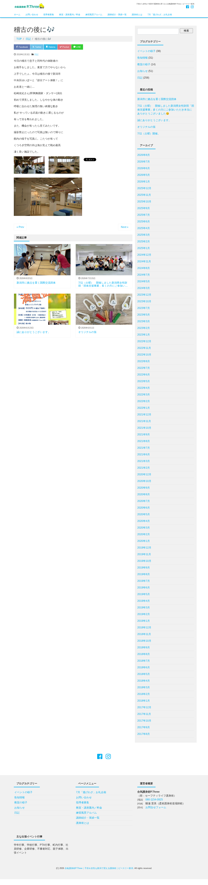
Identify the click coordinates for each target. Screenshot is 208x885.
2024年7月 (143, 274)
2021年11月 (144, 421)
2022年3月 (143, 394)
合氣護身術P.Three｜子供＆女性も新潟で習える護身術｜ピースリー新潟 (99, 868)
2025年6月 (143, 221)
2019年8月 (143, 574)
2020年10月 (144, 481)
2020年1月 (143, 541)
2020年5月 (143, 514)
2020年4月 (143, 521)
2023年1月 (143, 334)
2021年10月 (144, 427)
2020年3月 (143, 527)
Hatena (51, 47)
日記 (36, 54)
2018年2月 (143, 694)
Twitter (37, 47)
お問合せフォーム (155, 807)
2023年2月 (143, 328)
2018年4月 (143, 680)
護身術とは (137, 14)
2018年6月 (143, 667)
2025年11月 (144, 194)
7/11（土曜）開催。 (148, 133)
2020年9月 (143, 487)
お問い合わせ (32, 14)
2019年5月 (143, 594)
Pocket (65, 47)
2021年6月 (143, 454)
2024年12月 (144, 254)
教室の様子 (143, 64)
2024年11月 (144, 261)
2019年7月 (143, 581)
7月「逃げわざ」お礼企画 (161, 14)
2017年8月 (143, 734)
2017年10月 (144, 720)
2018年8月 (143, 654)
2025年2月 (143, 241)
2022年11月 (144, 348)
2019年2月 (143, 614)
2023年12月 (144, 294)
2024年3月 (143, 288)
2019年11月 (144, 554)
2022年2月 (143, 401)
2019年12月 (144, 547)
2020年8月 (143, 494)
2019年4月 (143, 600)
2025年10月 (144, 201)
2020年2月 (143, 534)
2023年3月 (143, 321)
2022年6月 (143, 374)
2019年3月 (143, 607)
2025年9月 (143, 208)
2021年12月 (144, 414)
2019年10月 (144, 561)
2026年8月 (143, 155)
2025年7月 (143, 214)
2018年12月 (144, 627)
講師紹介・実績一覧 (117, 14)
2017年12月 (144, 707)
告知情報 (142, 57)
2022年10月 (144, 354)
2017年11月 (144, 714)
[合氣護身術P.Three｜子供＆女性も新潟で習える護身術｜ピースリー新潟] (29, 5)
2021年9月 (143, 434)
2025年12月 (144, 188)
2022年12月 (144, 341)
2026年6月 (143, 168)
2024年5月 (143, 281)
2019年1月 (143, 620)
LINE (78, 47)
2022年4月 (143, 387)
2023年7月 (143, 308)
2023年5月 (143, 314)
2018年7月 (143, 660)
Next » (124, 227)
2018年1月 (143, 700)
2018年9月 (143, 647)
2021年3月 (143, 461)
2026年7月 (143, 161)
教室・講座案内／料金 (69, 14)
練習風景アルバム (93, 14)
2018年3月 (143, 687)
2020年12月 (144, 474)
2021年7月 (143, 447)
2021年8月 (143, 441)
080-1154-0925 (154, 799)
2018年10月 (144, 640)
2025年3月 (143, 234)
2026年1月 (143, 181)
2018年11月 (144, 634)
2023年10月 (144, 301)
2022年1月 (143, 407)
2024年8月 (143, 268)
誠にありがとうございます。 (154, 120)
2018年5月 (143, 674)
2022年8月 (143, 361)
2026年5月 (143, 175)
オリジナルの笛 (146, 126)
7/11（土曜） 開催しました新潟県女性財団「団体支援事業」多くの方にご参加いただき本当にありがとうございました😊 (165, 109)
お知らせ (142, 71)
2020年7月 (143, 501)
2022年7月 (143, 368)
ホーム (17, 14)
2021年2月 (143, 467)
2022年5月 (143, 381)
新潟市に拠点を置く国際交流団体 (156, 99)
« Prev (20, 227)
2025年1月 (143, 248)
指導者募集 (48, 14)
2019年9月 (143, 567)
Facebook (23, 47)
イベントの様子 (146, 51)
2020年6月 (143, 507)
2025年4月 (143, 228)
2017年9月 (143, 727)
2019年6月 (143, 587)
